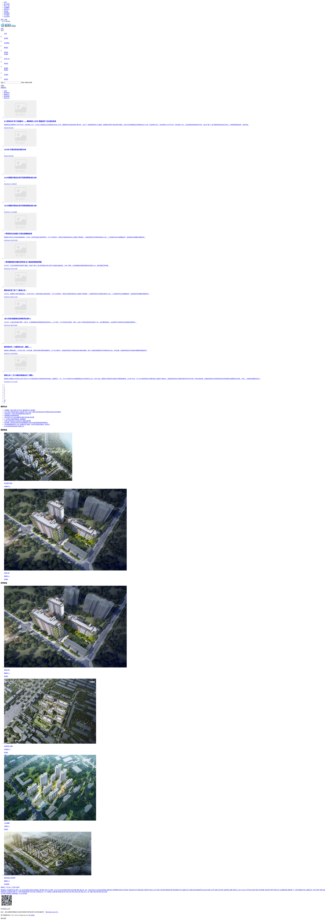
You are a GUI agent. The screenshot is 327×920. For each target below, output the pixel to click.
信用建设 (7, 7)
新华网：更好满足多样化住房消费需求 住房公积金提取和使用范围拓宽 (26, 422)
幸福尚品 (3, 891)
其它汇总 (7, 98)
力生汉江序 (244, 890)
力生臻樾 (282, 890)
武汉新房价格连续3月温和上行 (14, 426)
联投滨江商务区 (123, 890)
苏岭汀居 (159, 890)
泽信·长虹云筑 (76, 891)
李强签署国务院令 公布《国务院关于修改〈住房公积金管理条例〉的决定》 (27, 424)
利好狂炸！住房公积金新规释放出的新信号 (17, 413)
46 (4, 400)
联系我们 (9, 893)
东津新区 (7, 43)
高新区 (6, 52)
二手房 (13, 887)
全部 (2, 28)
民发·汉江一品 (85, 891)
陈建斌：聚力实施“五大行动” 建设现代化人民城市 (19, 410)
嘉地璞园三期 (177, 890)
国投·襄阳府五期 (167, 890)
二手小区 (8, 887)
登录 (2, 19)
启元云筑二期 (34, 891)
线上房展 (7, 4)
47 (4, 401)
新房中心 (7, 9)
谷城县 (6, 54)
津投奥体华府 (25, 891)
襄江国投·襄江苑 (61, 891)
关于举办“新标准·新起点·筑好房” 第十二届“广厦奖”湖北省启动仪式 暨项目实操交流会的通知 (32, 412)
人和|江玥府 (315, 890)
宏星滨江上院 (237, 890)
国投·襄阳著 (288, 890)
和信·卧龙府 (251, 890)
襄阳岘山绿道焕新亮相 (11, 415)
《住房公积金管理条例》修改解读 (15, 419)
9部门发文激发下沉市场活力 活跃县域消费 (17, 421)
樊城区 (6, 47)
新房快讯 (7, 92)
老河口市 (7, 59)
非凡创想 (31, 915)
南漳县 (6, 63)
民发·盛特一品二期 (18, 890)
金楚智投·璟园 (228, 890)
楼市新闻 (7, 96)
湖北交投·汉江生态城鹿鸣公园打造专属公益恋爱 (19, 417)
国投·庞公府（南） (82, 890)
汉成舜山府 (184, 890)
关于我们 (3, 893)
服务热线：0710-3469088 (19, 893)
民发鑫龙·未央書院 (6, 890)
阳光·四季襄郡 (114, 890)
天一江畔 (18, 891)
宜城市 (6, 74)
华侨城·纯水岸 (133, 890)
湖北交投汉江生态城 (94, 890)
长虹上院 (68, 891)
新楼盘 (3, 887)
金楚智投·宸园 (105, 890)
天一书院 (295, 890)
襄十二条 (7, 5)
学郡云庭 (322, 890)
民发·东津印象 (260, 890)
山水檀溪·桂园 (10, 891)
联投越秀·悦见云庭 (201, 890)
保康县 (6, 38)
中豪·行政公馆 (94, 891)
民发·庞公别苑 (103, 891)
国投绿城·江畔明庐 (143, 890)
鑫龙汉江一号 (42, 891)
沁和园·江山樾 (51, 891)
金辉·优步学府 (219, 890)
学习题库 (7, 14)
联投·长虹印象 (72, 890)
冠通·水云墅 (210, 890)
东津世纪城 (27, 890)
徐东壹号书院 (269, 890)
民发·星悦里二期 (36, 890)
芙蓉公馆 (276, 890)
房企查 (6, 11)
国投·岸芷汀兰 (45, 890)
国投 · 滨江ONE (55, 890)
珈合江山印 (152, 890)
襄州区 (6, 70)
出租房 (17, 887)
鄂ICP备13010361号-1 (52, 912)
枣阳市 (6, 79)
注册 (5, 19)
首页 (5, 2)
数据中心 (7, 94)
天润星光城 (191, 890)
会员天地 (7, 16)
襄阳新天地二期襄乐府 (305, 890)
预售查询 (7, 13)
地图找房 (3, 87)
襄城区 (6, 68)
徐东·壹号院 (63, 890)
